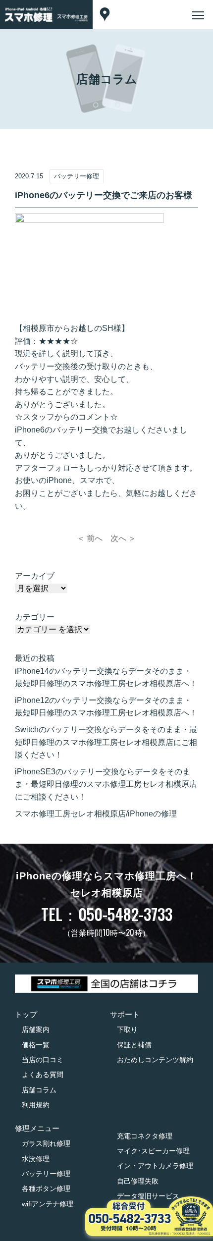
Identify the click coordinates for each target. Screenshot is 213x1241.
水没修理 (36, 1159)
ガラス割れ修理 (46, 1143)
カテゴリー (34, 617)
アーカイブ (34, 576)
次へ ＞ (123, 538)
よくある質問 (42, 1075)
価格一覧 (36, 1045)
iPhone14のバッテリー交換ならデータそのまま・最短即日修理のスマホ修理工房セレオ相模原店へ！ (106, 677)
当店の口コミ (42, 1060)
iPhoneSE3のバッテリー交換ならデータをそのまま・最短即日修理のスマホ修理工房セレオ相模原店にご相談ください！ (106, 784)
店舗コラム (39, 1090)
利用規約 (36, 1105)
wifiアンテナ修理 (47, 1204)
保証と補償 (134, 1045)
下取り (127, 1029)
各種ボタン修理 (46, 1188)
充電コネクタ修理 (144, 1136)
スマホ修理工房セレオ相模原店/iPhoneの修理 (96, 813)
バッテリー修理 (46, 1174)
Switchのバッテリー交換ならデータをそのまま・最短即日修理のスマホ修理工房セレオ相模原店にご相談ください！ (106, 742)
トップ (26, 1014)
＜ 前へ (90, 538)
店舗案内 (36, 1029)
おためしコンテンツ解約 (155, 1060)
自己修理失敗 (138, 1181)
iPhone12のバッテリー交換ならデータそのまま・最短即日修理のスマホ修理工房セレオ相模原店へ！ (106, 706)
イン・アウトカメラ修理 (155, 1166)
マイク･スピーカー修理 (153, 1151)
